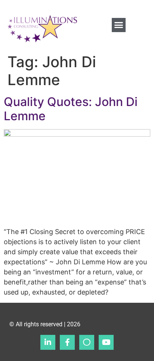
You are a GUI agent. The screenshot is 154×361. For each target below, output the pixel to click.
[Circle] (86, 342)
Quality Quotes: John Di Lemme (71, 108)
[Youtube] (106, 342)
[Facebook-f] (67, 342)
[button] (119, 25)
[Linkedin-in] (47, 342)
